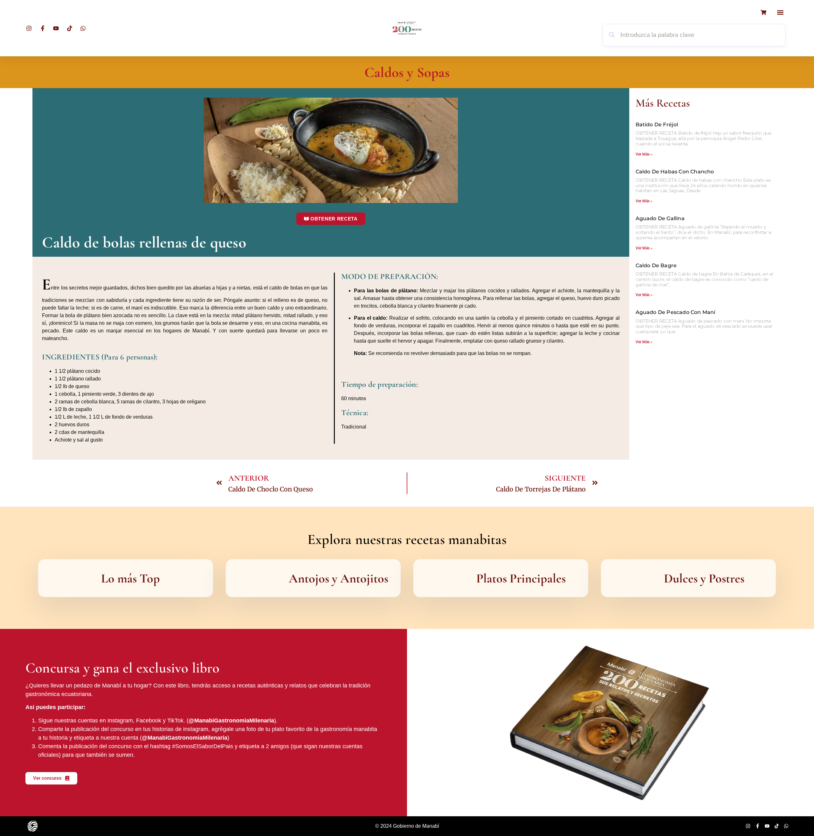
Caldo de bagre (656, 265)
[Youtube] (767, 826)
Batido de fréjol (657, 125)
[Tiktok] (776, 826)
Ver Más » (644, 154)
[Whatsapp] (786, 826)
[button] (780, 12)
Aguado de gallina (660, 218)
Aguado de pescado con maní (675, 312)
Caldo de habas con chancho (675, 172)
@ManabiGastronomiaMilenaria (231, 720)
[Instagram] (748, 826)
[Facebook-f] (757, 826)
